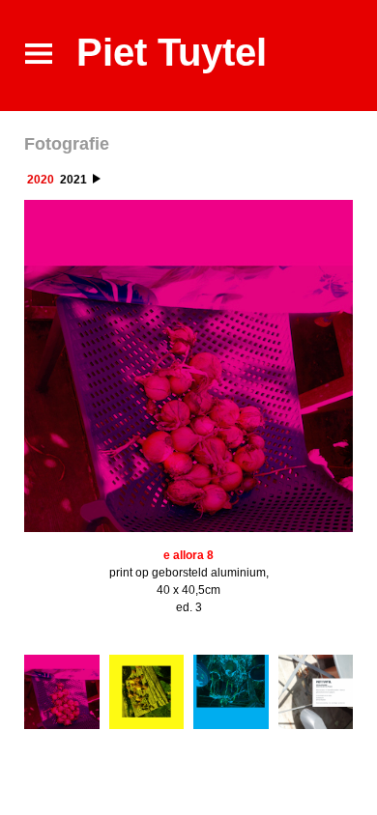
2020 (40, 179)
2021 (73, 179)
